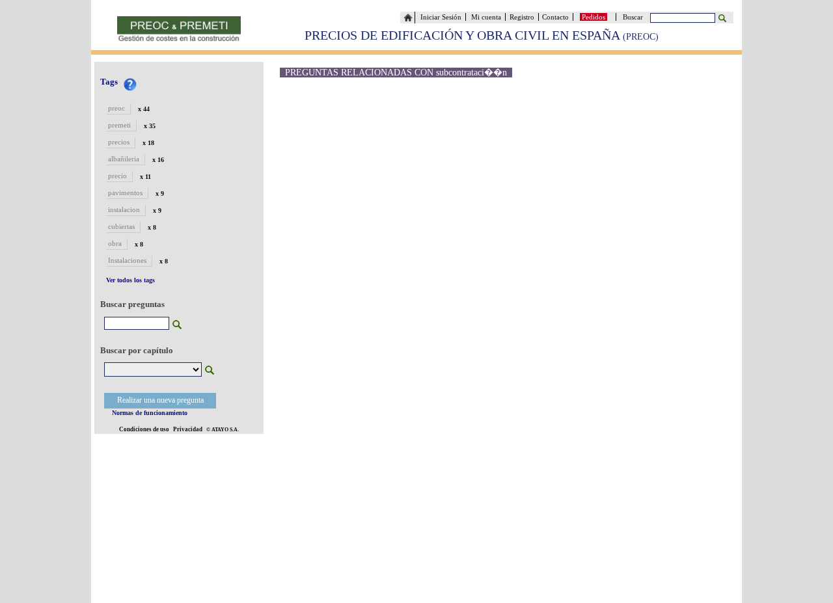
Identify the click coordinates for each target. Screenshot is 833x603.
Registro (522, 17)
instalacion (124, 209)
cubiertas (121, 226)
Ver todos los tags (130, 280)
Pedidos (593, 17)
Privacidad (187, 429)
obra (115, 243)
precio (117, 176)
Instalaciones (127, 260)
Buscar (635, 17)
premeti (119, 125)
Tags (109, 82)
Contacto (557, 17)
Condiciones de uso (144, 429)
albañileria (123, 159)
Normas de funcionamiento (149, 412)
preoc (116, 108)
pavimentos (125, 192)
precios (119, 142)
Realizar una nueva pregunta (160, 400)
